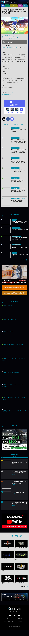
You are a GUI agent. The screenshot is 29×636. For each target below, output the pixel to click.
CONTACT (20, 618)
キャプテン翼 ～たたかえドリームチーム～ (10, 38)
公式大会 (4, 35)
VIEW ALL (22, 260)
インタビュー (14, 5)
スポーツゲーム (10, 35)
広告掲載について (8, 621)
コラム (20, 5)
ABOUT (8, 618)
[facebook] (10, 616)
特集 (3, 5)
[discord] (19, 616)
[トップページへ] (14, 610)
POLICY (20, 621)
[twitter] (14, 616)
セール (7, 5)
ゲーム (25, 5)
